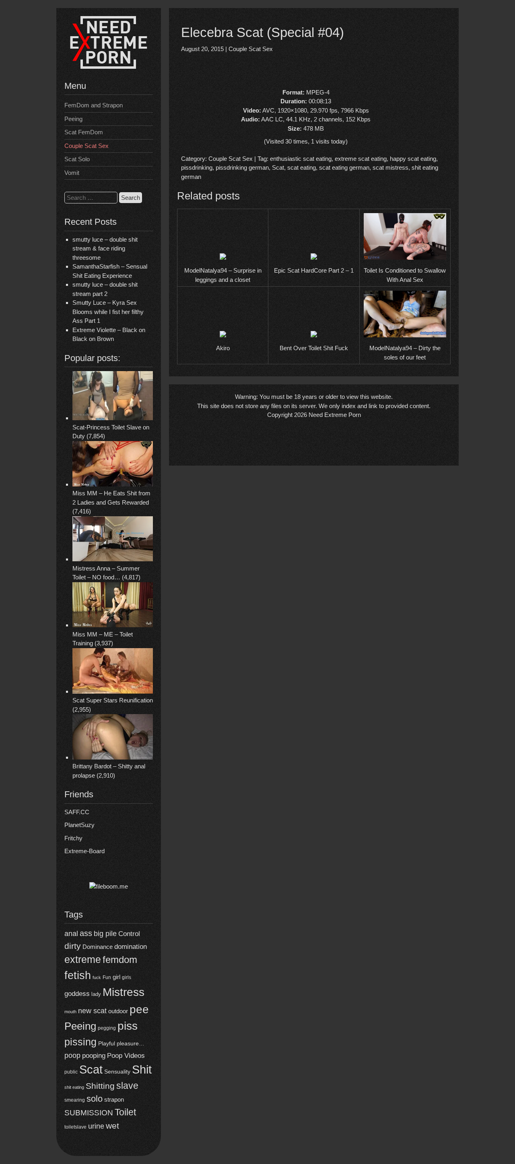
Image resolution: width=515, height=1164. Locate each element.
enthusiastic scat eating (301, 158)
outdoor (118, 1011)
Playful (106, 1043)
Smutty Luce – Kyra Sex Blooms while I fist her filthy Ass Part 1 (108, 311)
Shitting (100, 1085)
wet (112, 1125)
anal (71, 934)
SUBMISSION (88, 1113)
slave (127, 1085)
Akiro (223, 348)
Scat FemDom (83, 132)
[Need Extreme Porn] (108, 66)
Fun (107, 977)
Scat (91, 1069)
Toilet (125, 1112)
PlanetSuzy (79, 824)
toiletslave (75, 1127)
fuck (97, 977)
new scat (92, 1011)
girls (126, 977)
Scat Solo (77, 159)
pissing (80, 1041)
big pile (105, 933)
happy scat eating (413, 158)
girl (116, 976)
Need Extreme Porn (335, 414)
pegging (107, 1028)
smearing (74, 1099)
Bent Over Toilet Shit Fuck (314, 348)
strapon (114, 1099)
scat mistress (390, 167)
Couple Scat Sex (86, 145)
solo (95, 1099)
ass (86, 933)
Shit (142, 1069)
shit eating (74, 1087)
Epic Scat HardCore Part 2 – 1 (314, 270)
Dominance (97, 946)
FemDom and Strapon (93, 105)
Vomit (71, 172)
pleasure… (130, 1044)
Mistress (123, 992)
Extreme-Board (84, 851)
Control (129, 934)
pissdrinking (196, 167)
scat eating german (344, 167)
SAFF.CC (76, 812)
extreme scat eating (361, 158)
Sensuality (117, 1072)
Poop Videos (126, 1055)
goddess (77, 994)
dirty (72, 945)
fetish (77, 975)
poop (72, 1055)
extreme (82, 959)
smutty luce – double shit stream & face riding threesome (105, 248)
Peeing (73, 118)
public (71, 1072)
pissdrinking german (242, 167)
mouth (70, 1011)
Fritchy (73, 838)
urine (96, 1126)
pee (139, 1009)
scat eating (301, 167)
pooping (93, 1055)
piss (127, 1026)
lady (96, 994)
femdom (120, 959)
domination (130, 946)
